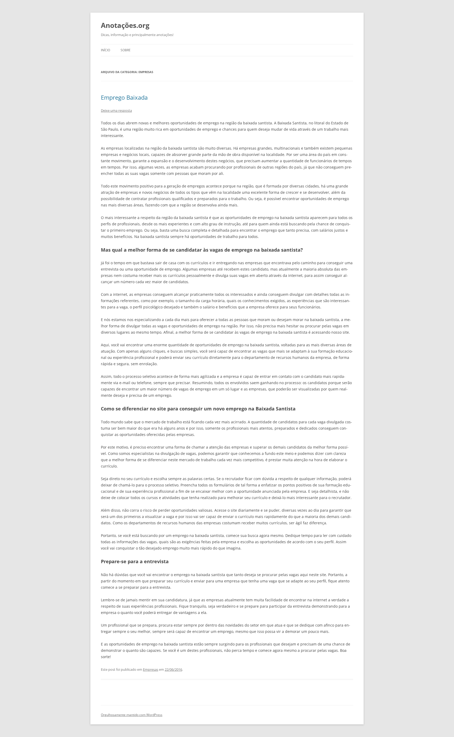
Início (105, 50)
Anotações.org (125, 25)
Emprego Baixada (124, 97)
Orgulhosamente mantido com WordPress (131, 715)
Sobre (126, 50)
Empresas (150, 669)
